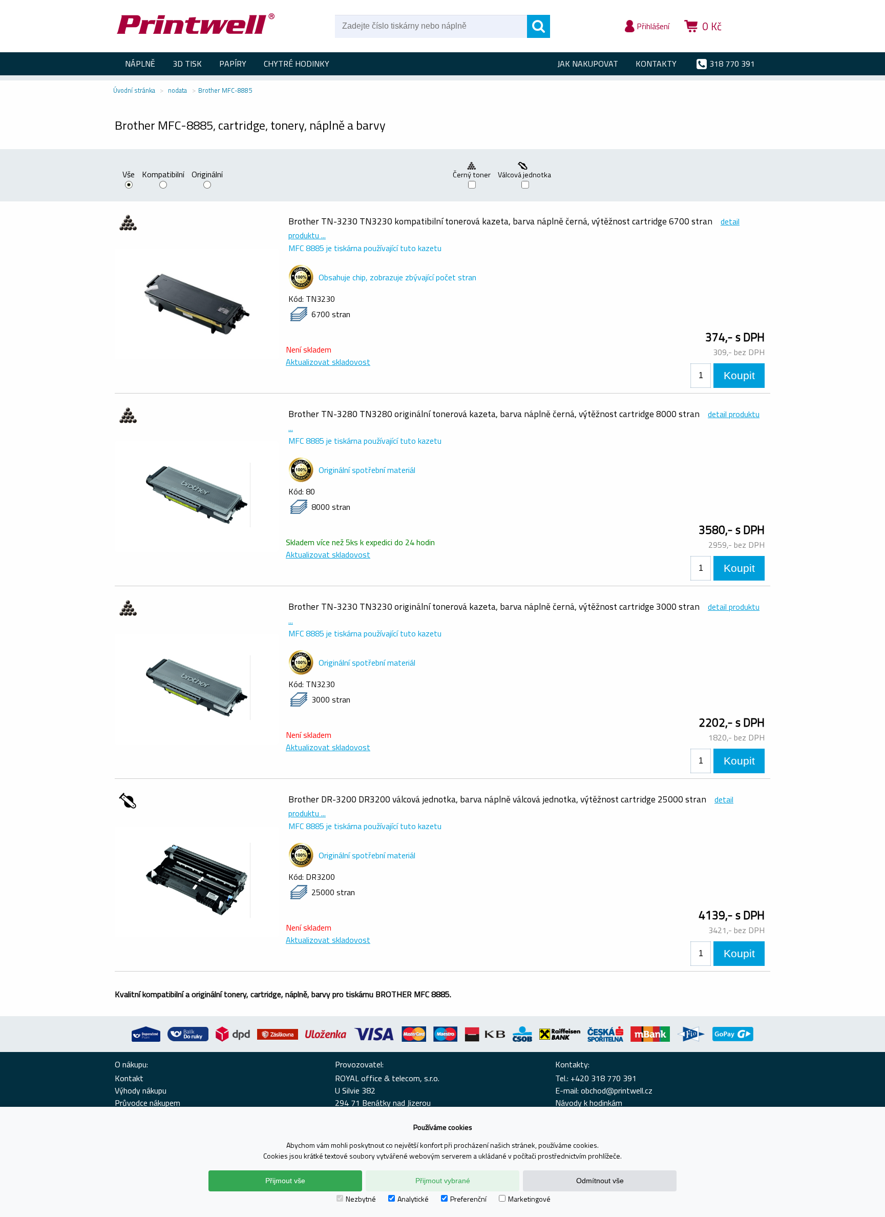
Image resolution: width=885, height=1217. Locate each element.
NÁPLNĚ (140, 63)
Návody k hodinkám (588, 1103)
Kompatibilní (163, 175)
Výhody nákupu (140, 1090)
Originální (207, 175)
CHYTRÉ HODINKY (296, 63)
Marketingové (529, 1198)
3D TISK (187, 63)
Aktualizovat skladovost (328, 362)
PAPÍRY (232, 63)
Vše (128, 175)
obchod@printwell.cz (616, 1090)
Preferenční (468, 1198)
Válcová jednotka (525, 174)
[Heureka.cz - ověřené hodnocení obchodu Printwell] (750, 41)
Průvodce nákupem (147, 1103)
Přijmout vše (285, 1181)
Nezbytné (361, 1198)
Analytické (413, 1198)
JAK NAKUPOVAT (587, 63)
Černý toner (472, 174)
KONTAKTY (656, 63)
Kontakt (129, 1078)
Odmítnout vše (600, 1181)
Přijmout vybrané (442, 1181)
